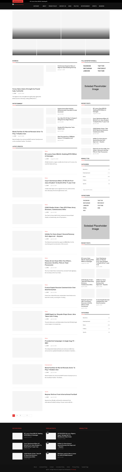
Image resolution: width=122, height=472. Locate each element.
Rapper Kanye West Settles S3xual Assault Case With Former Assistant (67, 110)
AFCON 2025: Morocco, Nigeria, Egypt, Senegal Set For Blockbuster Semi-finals (67, 435)
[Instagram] (99, 1)
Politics (76, 6)
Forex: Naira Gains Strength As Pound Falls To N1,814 (26, 90)
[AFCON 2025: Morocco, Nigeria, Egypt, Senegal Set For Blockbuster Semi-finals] (51, 436)
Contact (52, 467)
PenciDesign (73, 469)
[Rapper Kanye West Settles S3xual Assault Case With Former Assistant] (51, 111)
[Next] (28, 1)
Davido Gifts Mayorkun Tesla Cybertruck (66, 128)
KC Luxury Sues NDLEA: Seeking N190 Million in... (42, 1)
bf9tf (15, 93)
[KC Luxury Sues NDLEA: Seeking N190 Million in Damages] (36, 24)
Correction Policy (60, 467)
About (44, 6)
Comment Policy (43, 467)
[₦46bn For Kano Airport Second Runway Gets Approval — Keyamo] (49, 47)
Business (101, 6)
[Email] (106, 1)
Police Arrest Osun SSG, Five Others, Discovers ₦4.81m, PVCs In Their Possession (73, 52)
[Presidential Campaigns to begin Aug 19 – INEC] (27, 348)
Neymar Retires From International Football (61, 394)
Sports (94, 6)
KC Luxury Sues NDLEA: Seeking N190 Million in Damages (99, 110)
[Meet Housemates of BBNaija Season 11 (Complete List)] (51, 139)
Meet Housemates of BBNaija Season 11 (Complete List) (66, 137)
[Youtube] (104, 1)
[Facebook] (95, 1)
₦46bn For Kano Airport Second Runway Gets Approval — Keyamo (48, 52)
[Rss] (109, 1)
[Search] (109, 6)
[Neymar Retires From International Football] (27, 401)
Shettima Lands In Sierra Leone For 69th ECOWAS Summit (67, 454)
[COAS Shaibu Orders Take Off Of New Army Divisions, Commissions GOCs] (24, 47)
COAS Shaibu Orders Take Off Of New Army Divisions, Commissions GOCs (24, 52)
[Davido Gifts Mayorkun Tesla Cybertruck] (51, 130)
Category (36, 6)
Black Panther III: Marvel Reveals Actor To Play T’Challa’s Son (27, 133)
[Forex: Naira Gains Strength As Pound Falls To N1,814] (28, 75)
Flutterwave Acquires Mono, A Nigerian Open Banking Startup (67, 66)
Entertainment (85, 6)
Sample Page (85, 467)
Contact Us (62, 6)
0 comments (42, 37)
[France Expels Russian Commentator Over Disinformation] (98, 47)
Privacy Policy (53, 6)
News (69, 6)
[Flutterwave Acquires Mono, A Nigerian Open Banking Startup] (51, 68)
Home (68, 467)
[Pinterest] (101, 1)
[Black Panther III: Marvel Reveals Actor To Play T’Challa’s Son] (28, 118)
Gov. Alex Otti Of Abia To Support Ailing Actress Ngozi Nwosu (67, 119)
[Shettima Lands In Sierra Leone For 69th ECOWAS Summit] (51, 456)
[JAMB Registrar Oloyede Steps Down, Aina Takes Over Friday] (27, 321)
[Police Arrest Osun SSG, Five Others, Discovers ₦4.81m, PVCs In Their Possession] (73, 47)
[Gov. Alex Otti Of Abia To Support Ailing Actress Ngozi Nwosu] (51, 120)
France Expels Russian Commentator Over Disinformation (97, 52)
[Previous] (25, 1)
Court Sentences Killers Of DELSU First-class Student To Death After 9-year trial (101, 120)
